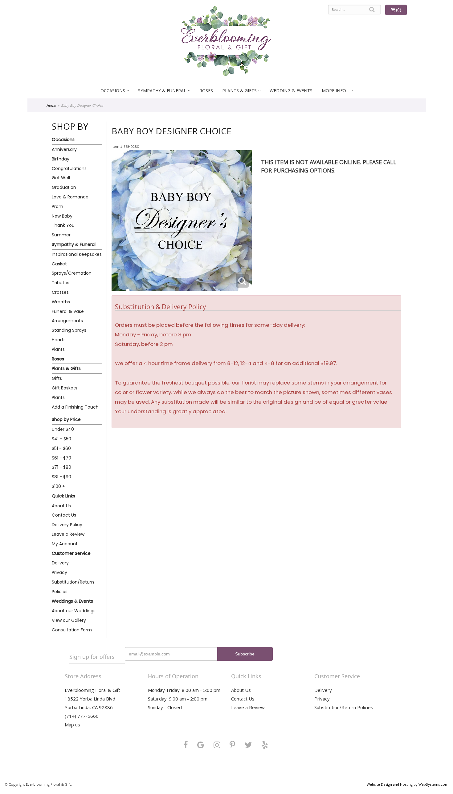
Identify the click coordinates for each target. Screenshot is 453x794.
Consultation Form (72, 630)
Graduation (64, 187)
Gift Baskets (64, 388)
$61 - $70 (61, 458)
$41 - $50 (61, 439)
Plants (58, 349)
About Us (61, 506)
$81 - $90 (61, 477)
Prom (57, 206)
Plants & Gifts (239, 91)
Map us (72, 724)
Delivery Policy (67, 525)
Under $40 (63, 429)
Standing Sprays (69, 330)
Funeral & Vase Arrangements (68, 316)
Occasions (112, 91)
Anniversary (64, 149)
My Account (65, 544)
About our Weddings (74, 611)
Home (51, 105)
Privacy (59, 572)
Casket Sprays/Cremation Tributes (72, 273)
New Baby (62, 216)
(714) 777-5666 (82, 716)
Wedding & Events (291, 91)
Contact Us (64, 515)
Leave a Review (68, 534)
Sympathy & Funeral (162, 91)
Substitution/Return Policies (73, 587)
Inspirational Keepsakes (77, 254)
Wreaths (61, 302)
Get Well (61, 178)
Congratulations (69, 168)
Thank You (63, 225)
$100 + (58, 486)
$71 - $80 (61, 467)
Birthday (60, 159)
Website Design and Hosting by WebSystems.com (407, 784)
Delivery (60, 563)
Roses (206, 91)
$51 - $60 (61, 448)
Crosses (60, 292)
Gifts (57, 378)
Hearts (59, 340)
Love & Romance (70, 197)
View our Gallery (69, 620)
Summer (61, 235)
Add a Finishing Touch (75, 407)
